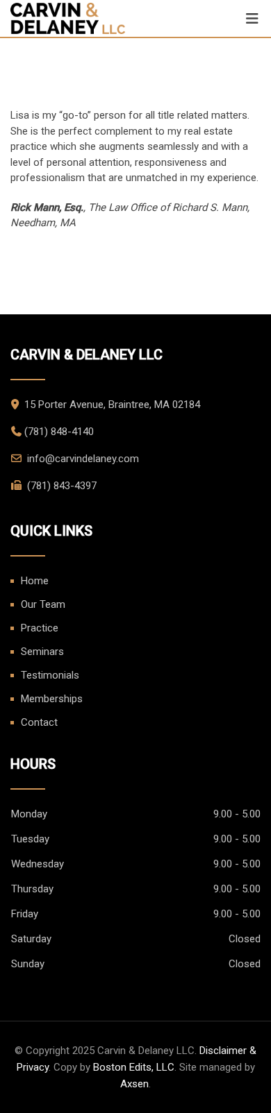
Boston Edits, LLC (133, 1067)
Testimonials (50, 675)
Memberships (52, 699)
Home (35, 581)
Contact (39, 722)
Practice (39, 628)
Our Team (43, 604)
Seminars (42, 651)
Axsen (134, 1084)
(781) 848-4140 (59, 431)
